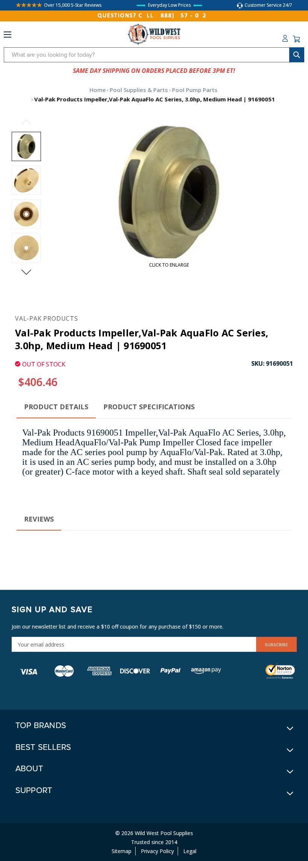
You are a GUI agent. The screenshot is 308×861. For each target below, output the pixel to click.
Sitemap (121, 851)
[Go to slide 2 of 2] (26, 122)
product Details (56, 406)
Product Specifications (149, 406)
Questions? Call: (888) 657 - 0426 (154, 16)
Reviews (39, 518)
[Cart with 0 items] (296, 39)
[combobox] (154, 54)
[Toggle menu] (7, 36)
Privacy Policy (157, 851)
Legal (189, 851)
